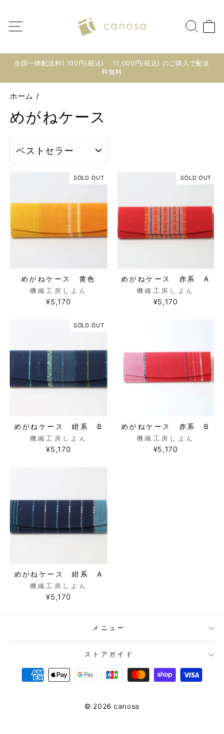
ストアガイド (109, 654)
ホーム (21, 96)
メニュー (108, 628)
